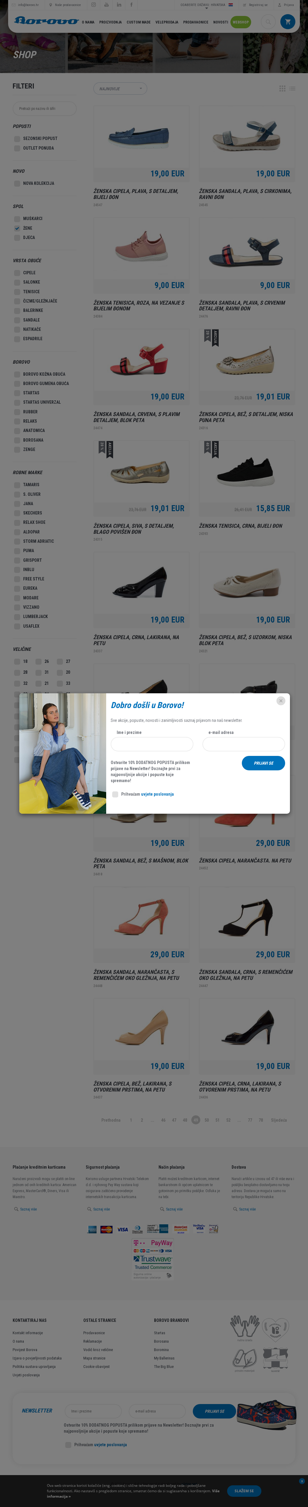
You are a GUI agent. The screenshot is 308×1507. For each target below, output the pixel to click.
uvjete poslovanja (157, 794)
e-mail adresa (221, 732)
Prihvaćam (147, 794)
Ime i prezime (129, 732)
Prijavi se (263, 763)
